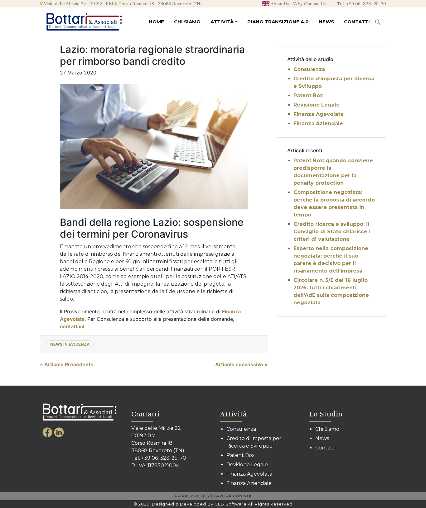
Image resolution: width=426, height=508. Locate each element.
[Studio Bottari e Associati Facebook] (48, 432)
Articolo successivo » (241, 364)
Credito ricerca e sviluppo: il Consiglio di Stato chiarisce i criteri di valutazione (331, 231)
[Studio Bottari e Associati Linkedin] (59, 432)
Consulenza (309, 69)
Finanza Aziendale (318, 123)
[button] (378, 20)
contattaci (72, 326)
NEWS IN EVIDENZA (70, 344)
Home (156, 22)
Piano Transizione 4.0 (278, 22)
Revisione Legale (316, 105)
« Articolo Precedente (67, 364)
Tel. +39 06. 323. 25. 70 (361, 4)
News (326, 22)
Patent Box (308, 95)
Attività (222, 22)
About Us (279, 4)
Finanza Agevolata (318, 114)
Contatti (357, 22)
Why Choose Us (310, 4)
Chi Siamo (187, 22)
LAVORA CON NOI (232, 495)
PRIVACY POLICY (192, 495)
